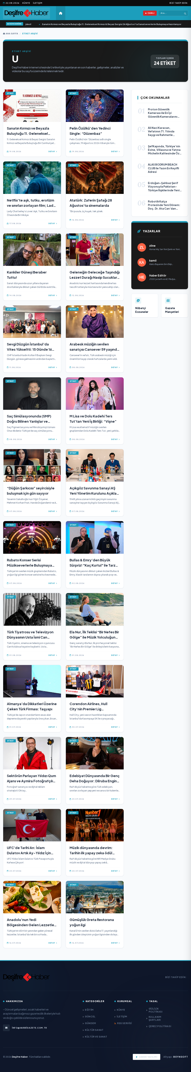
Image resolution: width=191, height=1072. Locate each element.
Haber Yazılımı (148, 1057)
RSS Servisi (124, 1023)
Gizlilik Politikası (155, 1010)
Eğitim (89, 1009)
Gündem (90, 1023)
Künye (26, 3)
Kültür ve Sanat (96, 1036)
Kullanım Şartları (155, 1018)
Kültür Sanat (94, 1030)
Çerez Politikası (160, 1026)
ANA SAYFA (11, 33)
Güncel (90, 1016)
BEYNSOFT (180, 1056)
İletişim (37, 3)
